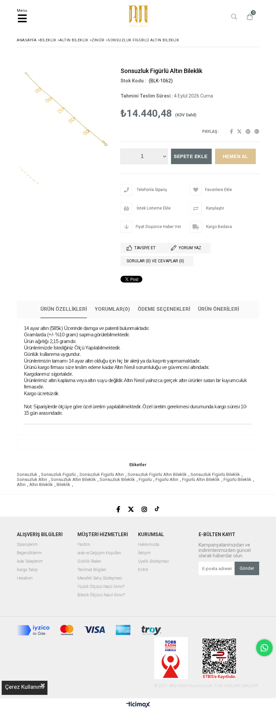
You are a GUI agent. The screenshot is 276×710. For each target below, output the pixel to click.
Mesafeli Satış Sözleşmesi (99, 578)
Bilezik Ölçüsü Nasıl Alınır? (101, 595)
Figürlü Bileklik (237, 479)
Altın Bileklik (41, 484)
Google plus (256, 131)
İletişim (144, 553)
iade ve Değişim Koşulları (99, 553)
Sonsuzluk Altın (32, 479)
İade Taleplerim (30, 561)
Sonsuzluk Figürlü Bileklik (215, 474)
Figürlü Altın (167, 479)
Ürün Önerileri (218, 309)
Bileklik (63, 484)
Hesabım (25, 578)
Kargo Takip (27, 570)
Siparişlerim (27, 545)
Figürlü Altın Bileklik (201, 479)
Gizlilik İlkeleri (89, 561)
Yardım (83, 545)
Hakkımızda (148, 545)
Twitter (239, 131)
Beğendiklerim (29, 553)
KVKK (143, 570)
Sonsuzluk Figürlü (58, 474)
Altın (21, 484)
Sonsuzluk (27, 474)
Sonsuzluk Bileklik (117, 479)
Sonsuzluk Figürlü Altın (101, 474)
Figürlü (145, 479)
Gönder (247, 568)
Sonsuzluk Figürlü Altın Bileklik (157, 474)
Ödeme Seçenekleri (164, 309)
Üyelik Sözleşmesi (153, 561)
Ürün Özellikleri (63, 309)
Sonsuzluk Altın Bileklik (73, 479)
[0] (248, 17)
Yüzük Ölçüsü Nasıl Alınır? (101, 587)
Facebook (231, 131)
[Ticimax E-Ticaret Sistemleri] (138, 705)
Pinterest (248, 131)
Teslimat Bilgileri (91, 570)
